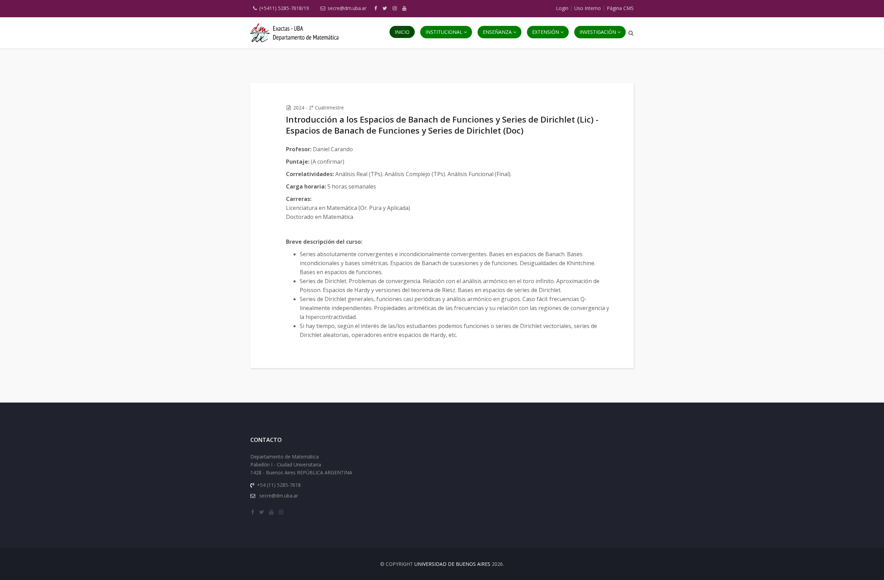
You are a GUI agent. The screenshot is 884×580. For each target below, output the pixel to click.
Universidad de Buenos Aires (452, 564)
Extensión (545, 32)
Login (562, 8)
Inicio (402, 32)
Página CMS (620, 8)
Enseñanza (497, 32)
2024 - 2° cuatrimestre (318, 107)
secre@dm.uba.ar (347, 8)
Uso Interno (587, 8)
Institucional (443, 32)
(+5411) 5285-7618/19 (284, 8)
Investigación (597, 32)
